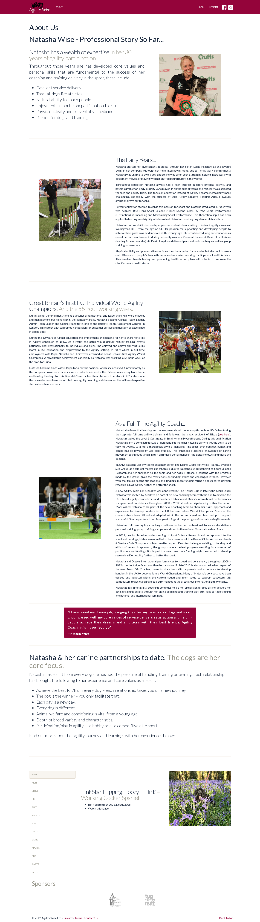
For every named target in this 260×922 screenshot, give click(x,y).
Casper (35, 864)
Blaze (35, 840)
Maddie (35, 848)
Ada (34, 856)
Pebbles (36, 815)
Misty (35, 872)
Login (201, 7)
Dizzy (35, 831)
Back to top (226, 918)
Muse (34, 783)
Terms (78, 918)
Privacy (68, 918)
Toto (34, 807)
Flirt (34, 774)
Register (213, 7)
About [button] (59, 7)
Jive (34, 823)
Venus (35, 791)
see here (224, 434)
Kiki (34, 799)
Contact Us (91, 918)
